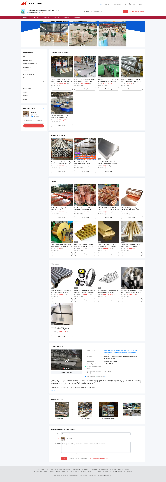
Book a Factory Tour (66, 373)
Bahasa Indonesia (128, 471)
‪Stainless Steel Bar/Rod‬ (121, 352)
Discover (66, 17)
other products (27, 88)
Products (36, 17)
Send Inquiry (61, 89)
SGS (105, 376)
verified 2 (25, 95)
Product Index (113, 469)
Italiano (71, 471)
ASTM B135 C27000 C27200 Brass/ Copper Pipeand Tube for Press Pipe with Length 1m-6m (85, 246)
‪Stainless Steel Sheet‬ (109, 350)
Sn (24, 56)
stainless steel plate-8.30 (30, 63)
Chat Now (35, 116)
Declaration (101, 475)
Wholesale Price (85, 469)
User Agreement (92, 475)
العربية (89, 471)
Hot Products (41, 469)
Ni (23, 78)
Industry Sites (94, 469)
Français (58, 471)
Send (64, 458)
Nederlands (83, 471)
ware (132, 418)
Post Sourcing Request (138, 11)
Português (51, 471)
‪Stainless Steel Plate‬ (121, 350)
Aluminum (26, 71)
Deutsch (77, 471)
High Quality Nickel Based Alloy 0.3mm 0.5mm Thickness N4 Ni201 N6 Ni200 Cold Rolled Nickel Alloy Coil (131, 292)
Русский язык (65, 471)
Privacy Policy (108, 475)
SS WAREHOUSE (61, 418)
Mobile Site (120, 469)
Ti (23, 81)
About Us (46, 17)
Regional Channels (103, 469)
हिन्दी (104, 471)
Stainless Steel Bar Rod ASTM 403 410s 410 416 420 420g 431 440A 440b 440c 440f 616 (131, 81)
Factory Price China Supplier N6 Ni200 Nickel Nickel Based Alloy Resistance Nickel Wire (84, 292)
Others (25, 99)
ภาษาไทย (108, 471)
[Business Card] (43, 108)
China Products (49, 469)
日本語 (99, 471)
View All (53, 390)
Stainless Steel (27, 67)
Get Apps (132, 4)
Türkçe (114, 471)
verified (25, 92)
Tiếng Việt (119, 471)
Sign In (101, 4)
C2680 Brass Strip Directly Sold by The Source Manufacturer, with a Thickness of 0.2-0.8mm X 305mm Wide (61, 246)
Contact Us (77, 17)
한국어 (94, 471)
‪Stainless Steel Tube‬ (132, 350)
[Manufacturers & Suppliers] (32, 3)
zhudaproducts (27, 60)
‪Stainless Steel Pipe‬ (109, 352)
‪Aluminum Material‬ (114, 354)
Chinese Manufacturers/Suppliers (62, 469)
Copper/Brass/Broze (28, 74)
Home (25, 17)
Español (45, 471)
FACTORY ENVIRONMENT (109, 418)
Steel (24, 85)
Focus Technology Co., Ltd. (71, 475)
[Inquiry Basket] (125, 4)
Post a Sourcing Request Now (99, 458)
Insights (127, 469)
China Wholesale (76, 469)
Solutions (56, 17)
